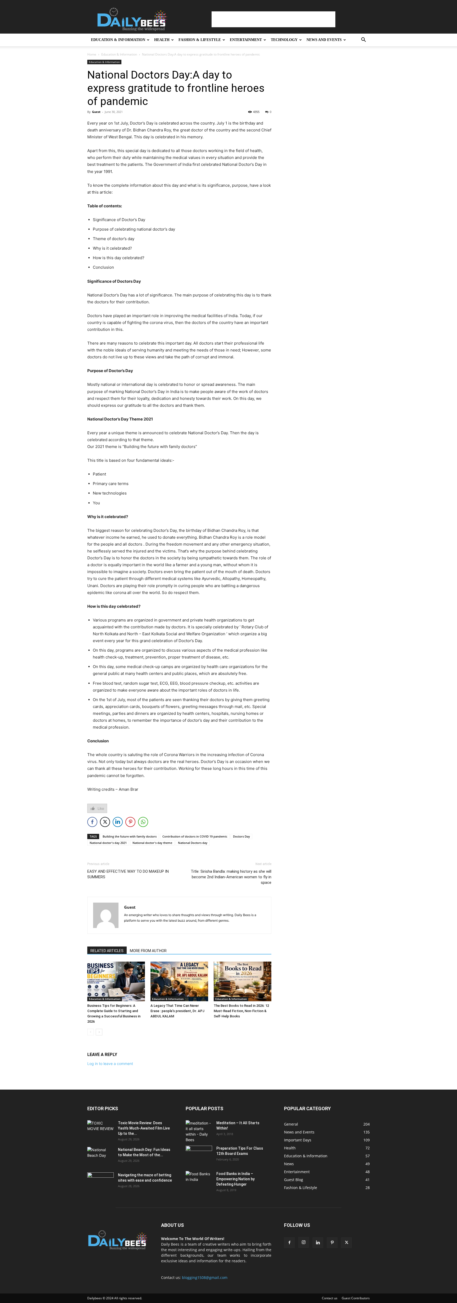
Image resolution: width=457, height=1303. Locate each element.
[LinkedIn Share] (118, 822)
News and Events (324, 40)
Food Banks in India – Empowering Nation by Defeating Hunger (235, 1179)
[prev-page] (90, 1032)
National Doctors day (192, 843)
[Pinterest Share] (130, 822)
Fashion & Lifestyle (200, 40)
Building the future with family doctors (130, 836)
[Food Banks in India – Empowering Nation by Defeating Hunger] (199, 1180)
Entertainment (246, 40)
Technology (284, 40)
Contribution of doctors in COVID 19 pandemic (194, 836)
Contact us (329, 1298)
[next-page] (99, 1032)
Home (91, 54)
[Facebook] (289, 1242)
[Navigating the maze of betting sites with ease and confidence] (100, 1181)
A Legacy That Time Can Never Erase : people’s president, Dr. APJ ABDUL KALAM (177, 1011)
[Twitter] (346, 1242)
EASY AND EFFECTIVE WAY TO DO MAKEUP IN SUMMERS (128, 874)
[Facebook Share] (92, 822)
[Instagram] (303, 1242)
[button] (363, 40)
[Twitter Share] (105, 822)
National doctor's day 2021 (108, 843)
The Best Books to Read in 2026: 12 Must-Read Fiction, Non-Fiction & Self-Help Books (241, 1011)
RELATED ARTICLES (107, 951)
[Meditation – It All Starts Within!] (199, 1131)
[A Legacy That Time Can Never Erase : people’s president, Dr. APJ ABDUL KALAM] (179, 981)
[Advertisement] (273, 19)
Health (162, 40)
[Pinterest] (332, 1242)
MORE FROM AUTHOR (148, 951)
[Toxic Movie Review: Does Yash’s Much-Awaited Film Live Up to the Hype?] (100, 1129)
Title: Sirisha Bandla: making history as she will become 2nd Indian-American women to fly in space (231, 877)
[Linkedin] (318, 1242)
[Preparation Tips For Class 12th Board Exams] (199, 1155)
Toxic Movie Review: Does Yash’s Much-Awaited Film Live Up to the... (144, 1128)
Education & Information (118, 40)
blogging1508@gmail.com (204, 1277)
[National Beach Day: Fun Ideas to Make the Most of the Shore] (100, 1156)
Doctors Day (241, 836)
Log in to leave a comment (110, 1063)
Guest (96, 112)
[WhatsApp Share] (143, 822)
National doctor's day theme (152, 843)
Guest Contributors (356, 1298)
